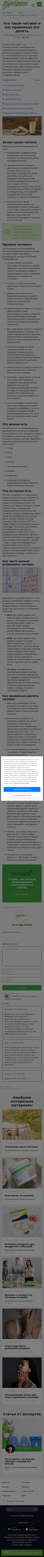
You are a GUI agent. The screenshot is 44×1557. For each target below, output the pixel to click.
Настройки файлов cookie (22, 795)
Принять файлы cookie (21, 789)
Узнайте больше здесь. (22, 783)
